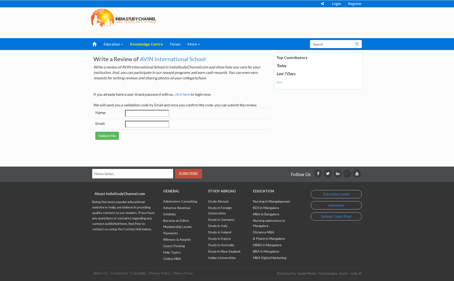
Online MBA (172, 259)
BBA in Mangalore (266, 251)
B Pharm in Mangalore (269, 238)
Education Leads (336, 194)
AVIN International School (173, 58)
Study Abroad (218, 201)
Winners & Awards (177, 239)
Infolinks (169, 214)
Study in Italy (217, 226)
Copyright (138, 273)
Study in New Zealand (224, 251)
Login (336, 3)
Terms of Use (183, 273)
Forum (175, 44)
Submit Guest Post (336, 216)
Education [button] (112, 44)
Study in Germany (221, 220)
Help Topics (172, 252)
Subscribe (188, 173)
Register (355, 3)
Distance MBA (263, 232)
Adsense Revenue (176, 208)
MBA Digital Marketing (269, 258)
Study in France (219, 238)
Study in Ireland (219, 232)
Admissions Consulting (180, 201)
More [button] (192, 44)
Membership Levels (177, 227)
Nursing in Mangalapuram (271, 201)
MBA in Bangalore (266, 214)
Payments (170, 233)
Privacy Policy (159, 273)
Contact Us (119, 273)
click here (182, 94)
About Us (100, 273)
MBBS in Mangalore (267, 245)
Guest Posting (174, 246)
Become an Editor (176, 220)
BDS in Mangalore (266, 208)
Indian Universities (222, 258)
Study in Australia (221, 245)
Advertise (336, 205)
